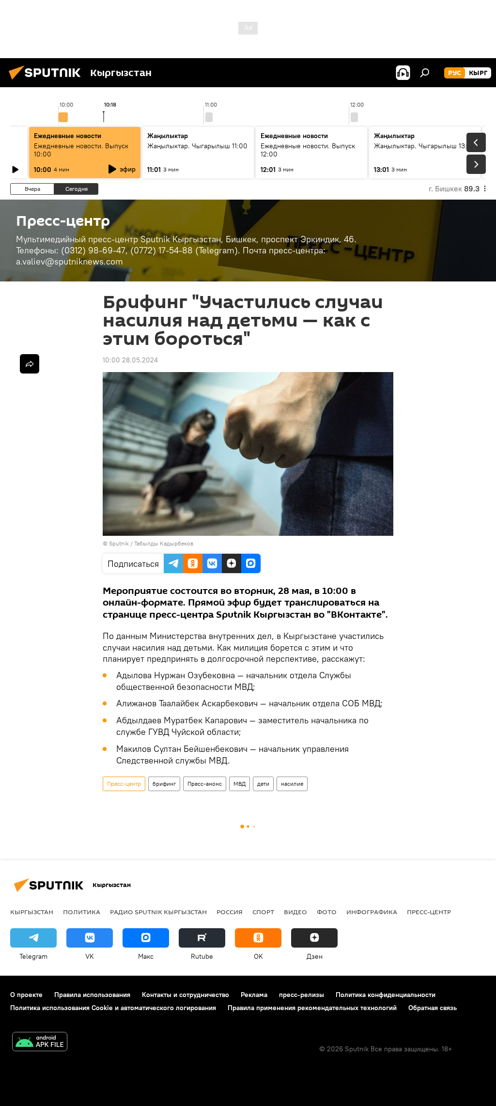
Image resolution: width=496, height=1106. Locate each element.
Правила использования (92, 994)
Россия (230, 911)
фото (327, 911)
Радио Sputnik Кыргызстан (158, 911)
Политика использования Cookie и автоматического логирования (113, 1007)
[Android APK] (40, 1043)
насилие (292, 783)
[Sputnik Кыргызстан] (47, 81)
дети (263, 783)
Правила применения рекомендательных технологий (312, 1007)
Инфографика (371, 911)
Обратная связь (432, 1007)
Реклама (254, 994)
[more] (29, 364)
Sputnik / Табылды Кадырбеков (151, 543)
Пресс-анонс (204, 783)
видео (295, 911)
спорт (263, 911)
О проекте (26, 994)
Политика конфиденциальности (385, 994)
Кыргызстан (31, 911)
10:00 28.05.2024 (130, 360)
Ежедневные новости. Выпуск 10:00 (81, 149)
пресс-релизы (301, 994)
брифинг (164, 783)
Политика (81, 911)
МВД (239, 783)
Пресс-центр (124, 783)
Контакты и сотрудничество (185, 994)
